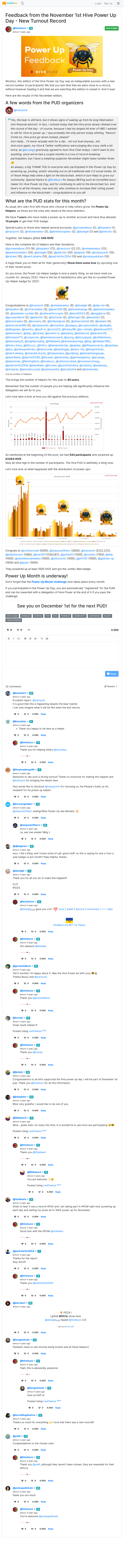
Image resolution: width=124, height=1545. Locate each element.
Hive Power (111, 28)
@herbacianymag (72, 341)
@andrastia (61, 357)
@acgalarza (98, 313)
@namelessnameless (28, 558)
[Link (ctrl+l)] (42, 638)
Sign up (108, 3)
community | (93, 909)
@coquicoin (31, 337)
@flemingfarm (30, 361)
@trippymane (55, 353)
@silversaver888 (15, 325)
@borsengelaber (23, 803)
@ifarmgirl (74, 317)
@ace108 (39, 554)
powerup (65, 616)
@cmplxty (85, 365)
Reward (111, 686)
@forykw (50, 365)
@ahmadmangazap (92, 353)
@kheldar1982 (102, 341)
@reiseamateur (34, 231)
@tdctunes (55, 317)
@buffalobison (102, 337)
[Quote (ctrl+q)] (25, 638)
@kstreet (11, 256)
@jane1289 (55, 309)
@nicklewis (20, 1199)
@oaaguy (71, 325)
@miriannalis (90, 369)
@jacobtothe (68, 369)
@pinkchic (105, 231)
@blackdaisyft (14, 341)
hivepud (38, 616)
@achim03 (67, 554)
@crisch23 (53, 329)
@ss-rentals (84, 329)
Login (98, 3)
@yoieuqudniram (93, 256)
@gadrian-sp (106, 558)
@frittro (42, 345)
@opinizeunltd (50, 369)
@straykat (11, 369)
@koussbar (57, 325)
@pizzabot (19, 1302)
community (79, 616)
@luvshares (27, 901)
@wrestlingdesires (24, 1414)
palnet (107, 616)
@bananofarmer (58, 345)
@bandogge (61, 349)
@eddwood (81, 333)
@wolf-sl (40, 329)
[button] (118, 3)
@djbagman (12, 329)
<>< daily (107, 909)
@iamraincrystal (30, 369)
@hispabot (104, 227)
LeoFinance (37, 1031)
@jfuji (87, 341)
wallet (70, 909)
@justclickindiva (68, 365)
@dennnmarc (13, 333)
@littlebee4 (53, 341)
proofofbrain (14, 620)
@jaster (24, 562)
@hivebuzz (19, 28)
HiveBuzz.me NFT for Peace (69, 924)
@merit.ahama (32, 256)
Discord (69, 1326)
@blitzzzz (29, 345)
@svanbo (90, 554)
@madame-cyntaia (22, 313)
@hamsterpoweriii (51, 337)
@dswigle (83, 231)
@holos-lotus (13, 345)
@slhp (27, 333)
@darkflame (12, 357)
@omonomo (58, 558)
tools (61, 909)
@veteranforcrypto (52, 313)
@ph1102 (82, 558)
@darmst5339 (31, 357)
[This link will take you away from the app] (25, 755)
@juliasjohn (20, 1096)
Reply (113, 673)
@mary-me (77, 349)
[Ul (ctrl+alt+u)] (35, 638)
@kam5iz (27, 329)
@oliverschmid (80, 321)
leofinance (94, 616)
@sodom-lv (52, 333)
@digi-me (99, 305)
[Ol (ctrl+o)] (30, 638)
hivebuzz (25, 616)
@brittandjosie (56, 321)
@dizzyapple (83, 337)
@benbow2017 (103, 329)
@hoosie (18, 1017)
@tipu (9, 349)
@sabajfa (105, 325)
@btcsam (47, 357)
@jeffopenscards (92, 345)
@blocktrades (14, 321)
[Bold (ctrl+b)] (9, 638)
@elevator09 (98, 333)
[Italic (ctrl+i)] (14, 638)
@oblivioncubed (66, 361)
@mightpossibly (34, 341)
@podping (71, 353)
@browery (35, 321)
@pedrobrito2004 (59, 256)
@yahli (17, 1436)
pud (48, 616)
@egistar (79, 252)
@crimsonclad (30, 550)
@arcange (28, 149)
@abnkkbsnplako (60, 231)
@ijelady (18, 1071)
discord (80, 909)
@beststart (93, 317)
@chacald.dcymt (35, 353)
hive (55, 616)
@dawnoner (12, 361)
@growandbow (82, 227)
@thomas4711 (14, 337)
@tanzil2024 (77, 313)
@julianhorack (14, 554)
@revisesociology (88, 361)
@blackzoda (44, 349)
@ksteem (101, 321)
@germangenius (80, 357)
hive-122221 (12, 616)
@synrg (69, 337)
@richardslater (33, 309)
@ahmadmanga (77, 309)
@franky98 (69, 329)
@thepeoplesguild (24, 769)
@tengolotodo (95, 349)
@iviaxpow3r (100, 252)
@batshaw (111, 345)
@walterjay (100, 365)
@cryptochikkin (88, 325)
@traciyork (21, 110)
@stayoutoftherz (60, 550)
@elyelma (67, 333)
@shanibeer (36, 365)
